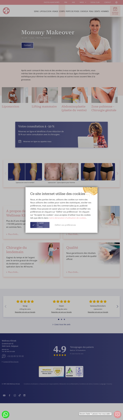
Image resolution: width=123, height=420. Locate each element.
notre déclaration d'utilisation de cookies (67, 218)
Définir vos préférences (65, 225)
